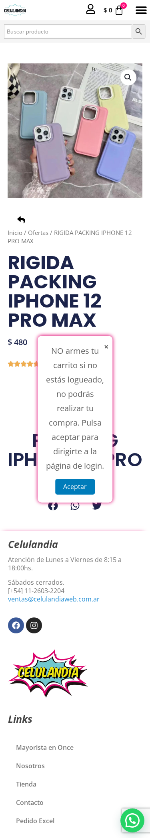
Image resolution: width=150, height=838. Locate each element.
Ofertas (38, 233)
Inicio (15, 233)
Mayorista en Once (45, 747)
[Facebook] (16, 625)
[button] (141, 10)
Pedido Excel (35, 820)
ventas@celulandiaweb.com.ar (54, 599)
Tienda (26, 784)
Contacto (30, 802)
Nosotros (30, 765)
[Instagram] (34, 625)
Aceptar (75, 486)
